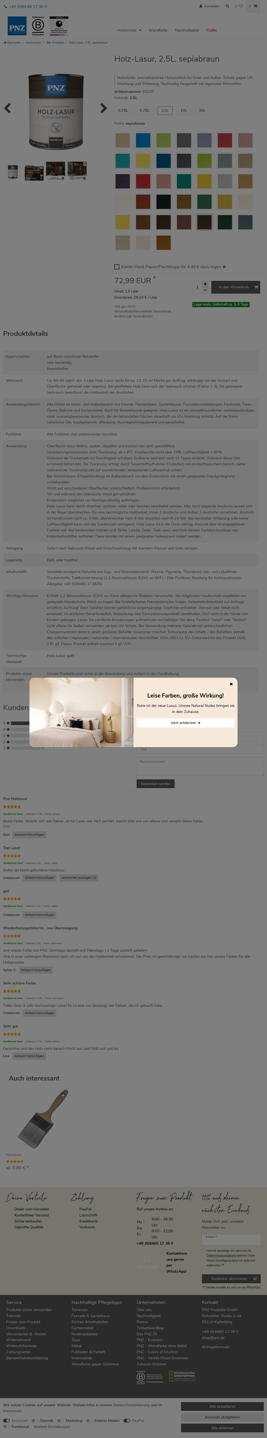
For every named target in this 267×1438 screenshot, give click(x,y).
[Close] (231, 684)
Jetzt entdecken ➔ (185, 722)
